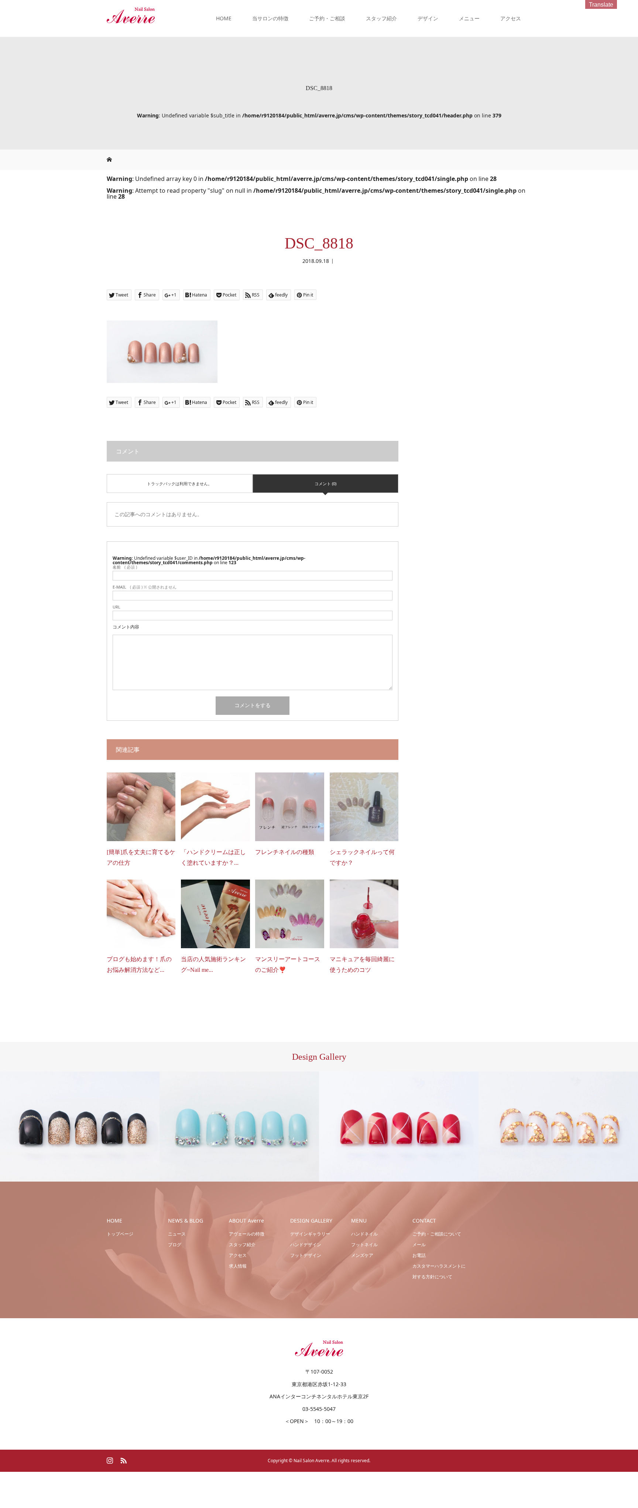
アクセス (510, 18)
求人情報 (238, 1266)
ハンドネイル (364, 1234)
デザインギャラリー (310, 1234)
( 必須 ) (125, 567)
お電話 (419, 1255)
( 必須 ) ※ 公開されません (144, 587)
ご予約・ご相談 (327, 18)
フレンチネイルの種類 (284, 852)
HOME (223, 18)
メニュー (469, 18)
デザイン (428, 18)
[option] (80, 1127)
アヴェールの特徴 (246, 1234)
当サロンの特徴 (270, 18)
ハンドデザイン (305, 1244)
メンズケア (362, 1255)
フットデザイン (305, 1255)
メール (419, 1244)
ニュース (177, 1234)
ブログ (174, 1244)
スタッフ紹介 (381, 18)
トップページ (120, 1234)
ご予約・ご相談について (436, 1234)
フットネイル (364, 1244)
